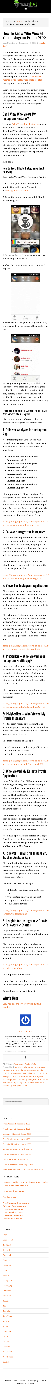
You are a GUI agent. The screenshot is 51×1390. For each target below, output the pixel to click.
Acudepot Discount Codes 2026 (17, 1134)
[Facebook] (25, 1057)
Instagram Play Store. (17, 190)
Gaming (6, 1260)
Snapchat (7, 1311)
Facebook (7, 1255)
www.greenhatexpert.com (15, 1051)
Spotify (6, 1321)
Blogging (7, 1245)
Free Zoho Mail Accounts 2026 (16, 1129)
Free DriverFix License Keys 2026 (18, 1164)
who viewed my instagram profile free (30, 1079)
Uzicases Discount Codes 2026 (16, 1154)
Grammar (7, 1265)
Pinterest (7, 1296)
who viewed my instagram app (25, 1070)
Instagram (19, 1064)
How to (6, 1275)
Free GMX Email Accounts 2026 (17, 1144)
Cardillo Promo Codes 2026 (15, 1159)
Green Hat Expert (25, 4)
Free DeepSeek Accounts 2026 (16, 1124)
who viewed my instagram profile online (21, 1082)
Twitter (6, 1346)
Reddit (6, 1301)
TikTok (6, 1336)
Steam (5, 1326)
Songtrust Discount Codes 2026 (17, 1149)
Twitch (6, 1341)
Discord (6, 1250)
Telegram (7, 1331)
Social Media (30, 1064)
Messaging (7, 1285)
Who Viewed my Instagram (26, 124)
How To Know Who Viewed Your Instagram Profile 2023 (24, 35)
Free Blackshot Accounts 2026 (16, 1139)
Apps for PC (8, 1240)
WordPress (8, 1357)
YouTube (7, 1362)
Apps (5, 1235)
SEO (4, 1306)
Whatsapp (7, 1351)
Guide (5, 1270)
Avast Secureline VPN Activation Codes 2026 (23, 1169)
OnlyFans (7, 1290)
